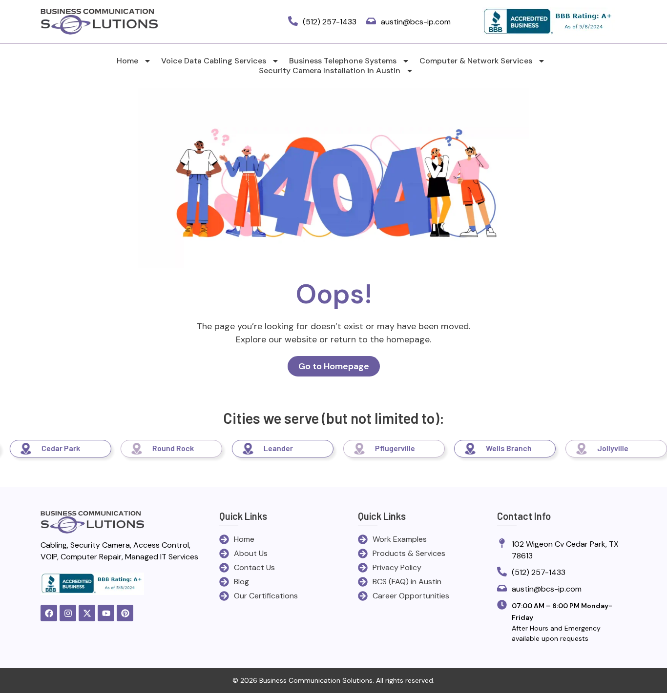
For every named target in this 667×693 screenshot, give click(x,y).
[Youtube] (106, 613)
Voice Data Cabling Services (213, 61)
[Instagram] (68, 613)
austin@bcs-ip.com (416, 22)
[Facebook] (49, 613)
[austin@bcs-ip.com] (371, 21)
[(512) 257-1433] (293, 21)
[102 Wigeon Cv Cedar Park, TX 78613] (502, 544)
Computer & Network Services (475, 61)
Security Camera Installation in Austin (329, 71)
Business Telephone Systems (342, 61)
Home (127, 61)
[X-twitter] (87, 613)
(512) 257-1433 (329, 22)
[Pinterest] (125, 613)
